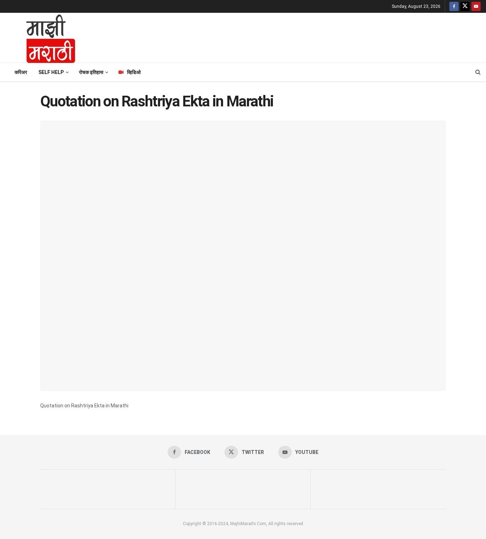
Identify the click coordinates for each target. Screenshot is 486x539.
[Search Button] (478, 72)
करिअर (21, 72)
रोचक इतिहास (91, 72)
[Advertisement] (283, 37)
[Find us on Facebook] (454, 6)
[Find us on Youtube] (476, 6)
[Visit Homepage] (41, 37)
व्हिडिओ (134, 72)
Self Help (51, 72)
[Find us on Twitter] (465, 6)
